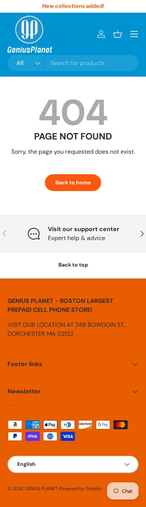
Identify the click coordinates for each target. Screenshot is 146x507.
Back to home (73, 182)
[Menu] (134, 34)
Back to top (73, 264)
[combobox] (73, 63)
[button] (117, 34)
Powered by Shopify (80, 489)
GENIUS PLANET (41, 489)
